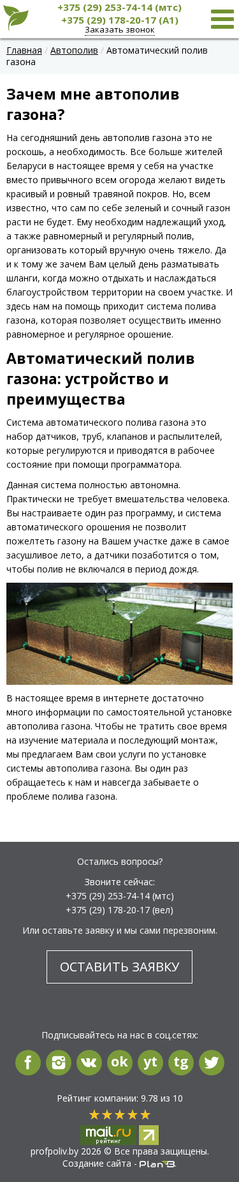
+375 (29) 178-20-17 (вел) (119, 910)
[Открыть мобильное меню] (222, 18)
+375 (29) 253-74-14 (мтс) (119, 7)
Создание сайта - (101, 1163)
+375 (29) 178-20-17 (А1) (119, 19)
